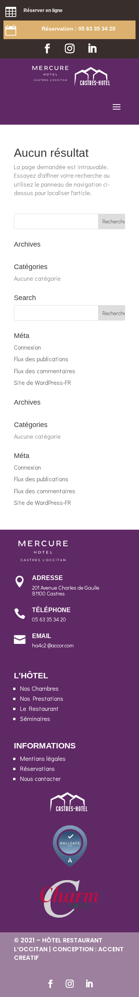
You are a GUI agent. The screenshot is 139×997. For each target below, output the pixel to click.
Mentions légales (43, 758)
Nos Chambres (39, 688)
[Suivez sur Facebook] (47, 48)
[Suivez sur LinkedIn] (92, 48)
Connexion (27, 347)
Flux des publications (41, 359)
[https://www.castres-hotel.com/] (93, 83)
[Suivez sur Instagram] (69, 48)
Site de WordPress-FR (42, 382)
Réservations (37, 768)
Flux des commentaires (44, 371)
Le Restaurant (39, 708)
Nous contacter (40, 778)
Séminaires (35, 718)
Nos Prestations (41, 698)
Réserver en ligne (43, 10)
